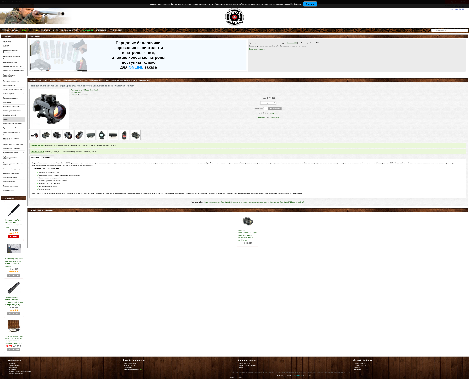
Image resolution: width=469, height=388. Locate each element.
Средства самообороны (12, 128)
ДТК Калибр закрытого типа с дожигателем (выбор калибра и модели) (14, 262)
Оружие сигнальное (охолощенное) (10, 51)
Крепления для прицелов (12, 124)
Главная (5, 30)
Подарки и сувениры (10, 186)
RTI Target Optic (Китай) (296, 202)
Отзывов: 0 (273, 114)
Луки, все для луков (10, 153)
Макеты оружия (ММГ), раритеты (11, 133)
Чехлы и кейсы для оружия (13, 169)
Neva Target (298, 375)
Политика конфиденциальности (20, 371)
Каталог (15, 30)
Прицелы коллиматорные (52, 80)
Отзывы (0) (47, 157)
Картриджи (7, 102)
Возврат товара (129, 365)
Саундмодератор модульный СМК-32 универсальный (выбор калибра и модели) (14, 301)
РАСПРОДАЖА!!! (9, 190)
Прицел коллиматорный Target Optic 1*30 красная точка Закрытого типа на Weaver (247, 235)
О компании (13, 367)
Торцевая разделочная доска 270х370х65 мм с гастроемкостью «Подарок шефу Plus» (14, 339)
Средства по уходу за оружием (11, 139)
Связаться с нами (130, 363)
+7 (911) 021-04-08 (115, 30)
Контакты (45, 30)
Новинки (26, 30)
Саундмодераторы (10, 62)
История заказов (360, 365)
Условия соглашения (16, 373)
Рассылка (357, 369)
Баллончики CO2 (9, 85)
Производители (244, 363)
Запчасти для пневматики (12, 89)
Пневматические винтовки (12, 66)
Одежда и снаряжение (11, 173)
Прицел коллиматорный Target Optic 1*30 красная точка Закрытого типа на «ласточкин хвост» (117, 80)
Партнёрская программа (247, 365)
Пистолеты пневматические (13, 71)
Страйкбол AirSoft (9, 115)
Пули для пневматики (11, 81)
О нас (55, 30)
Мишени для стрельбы (11, 148)
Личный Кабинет (360, 363)
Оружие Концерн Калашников (9, 76)
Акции (35, 30)
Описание (35, 157)
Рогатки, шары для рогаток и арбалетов (13, 164)
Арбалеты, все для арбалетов (10, 158)
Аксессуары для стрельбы (13, 144)
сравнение (275, 117)
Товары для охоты (10, 177)
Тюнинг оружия (8, 94)
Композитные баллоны (11, 106)
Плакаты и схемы (9, 182)
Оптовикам (101, 30)
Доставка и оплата (69, 30)
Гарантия (12, 363)
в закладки (261, 117)
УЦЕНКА (6, 46)
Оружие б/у (7, 42)
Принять (310, 4)
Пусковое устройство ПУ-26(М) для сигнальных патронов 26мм (13, 223)
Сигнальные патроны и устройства (11, 57)
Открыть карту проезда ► (258, 49)
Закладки (357, 367)
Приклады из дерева (10, 98)
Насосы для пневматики (12, 111)
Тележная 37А (292, 43)
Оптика (5, 119)
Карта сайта (128, 367)
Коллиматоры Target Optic (72, 80)
